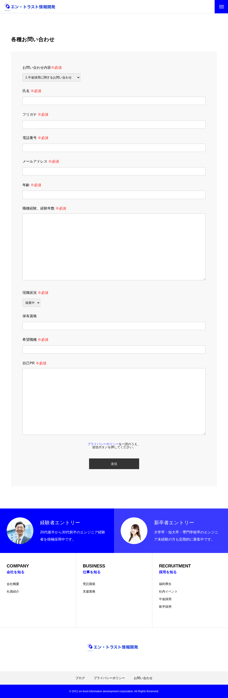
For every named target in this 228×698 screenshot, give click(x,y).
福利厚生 (165, 583)
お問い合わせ (143, 678)
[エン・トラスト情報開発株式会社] (31, 6)
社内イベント (168, 591)
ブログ (80, 678)
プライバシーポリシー (109, 678)
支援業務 (89, 591)
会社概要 (13, 583)
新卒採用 (165, 606)
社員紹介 (13, 591)
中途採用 (165, 599)
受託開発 (89, 583)
